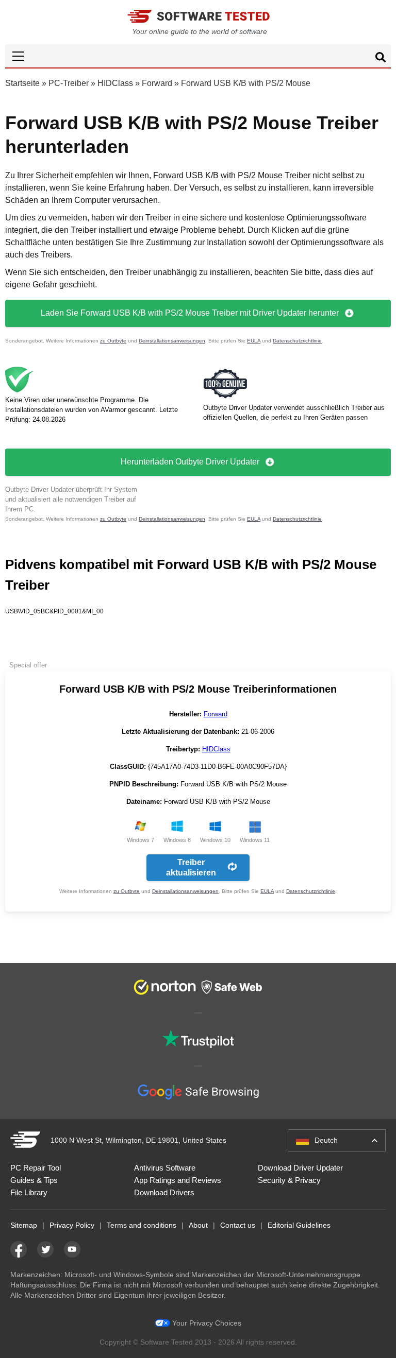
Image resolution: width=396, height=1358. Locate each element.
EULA (253, 340)
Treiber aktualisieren (191, 867)
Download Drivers (164, 1192)
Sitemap (23, 1225)
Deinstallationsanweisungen (172, 340)
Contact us (237, 1225)
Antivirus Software (164, 1167)
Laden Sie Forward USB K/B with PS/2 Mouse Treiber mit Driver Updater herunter (190, 312)
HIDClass (115, 83)
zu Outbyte (113, 340)
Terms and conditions (141, 1225)
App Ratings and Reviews (177, 1180)
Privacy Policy (72, 1225)
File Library (28, 1192)
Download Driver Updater (300, 1167)
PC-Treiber (68, 83)
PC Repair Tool (35, 1167)
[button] (198, 55)
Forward (157, 83)
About (198, 1225)
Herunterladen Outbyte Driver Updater (190, 461)
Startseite (22, 83)
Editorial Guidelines (299, 1225)
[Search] (380, 58)
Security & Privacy (289, 1180)
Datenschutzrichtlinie (297, 340)
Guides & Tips (34, 1180)
